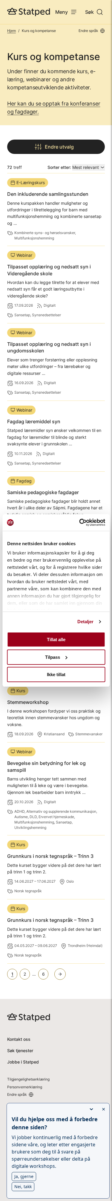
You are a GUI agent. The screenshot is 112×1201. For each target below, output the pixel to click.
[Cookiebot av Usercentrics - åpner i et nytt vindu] (79, 522)
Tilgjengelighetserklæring (28, 1079)
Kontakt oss (18, 1039)
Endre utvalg (59, 147)
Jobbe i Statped (23, 1061)
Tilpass (52, 657)
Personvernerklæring (24, 1087)
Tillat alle (56, 639)
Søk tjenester (20, 1050)
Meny (61, 12)
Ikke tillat (56, 674)
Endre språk (88, 30)
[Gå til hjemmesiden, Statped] (28, 12)
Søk (89, 12)
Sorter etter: (59, 167)
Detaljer (85, 621)
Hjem (11, 30)
